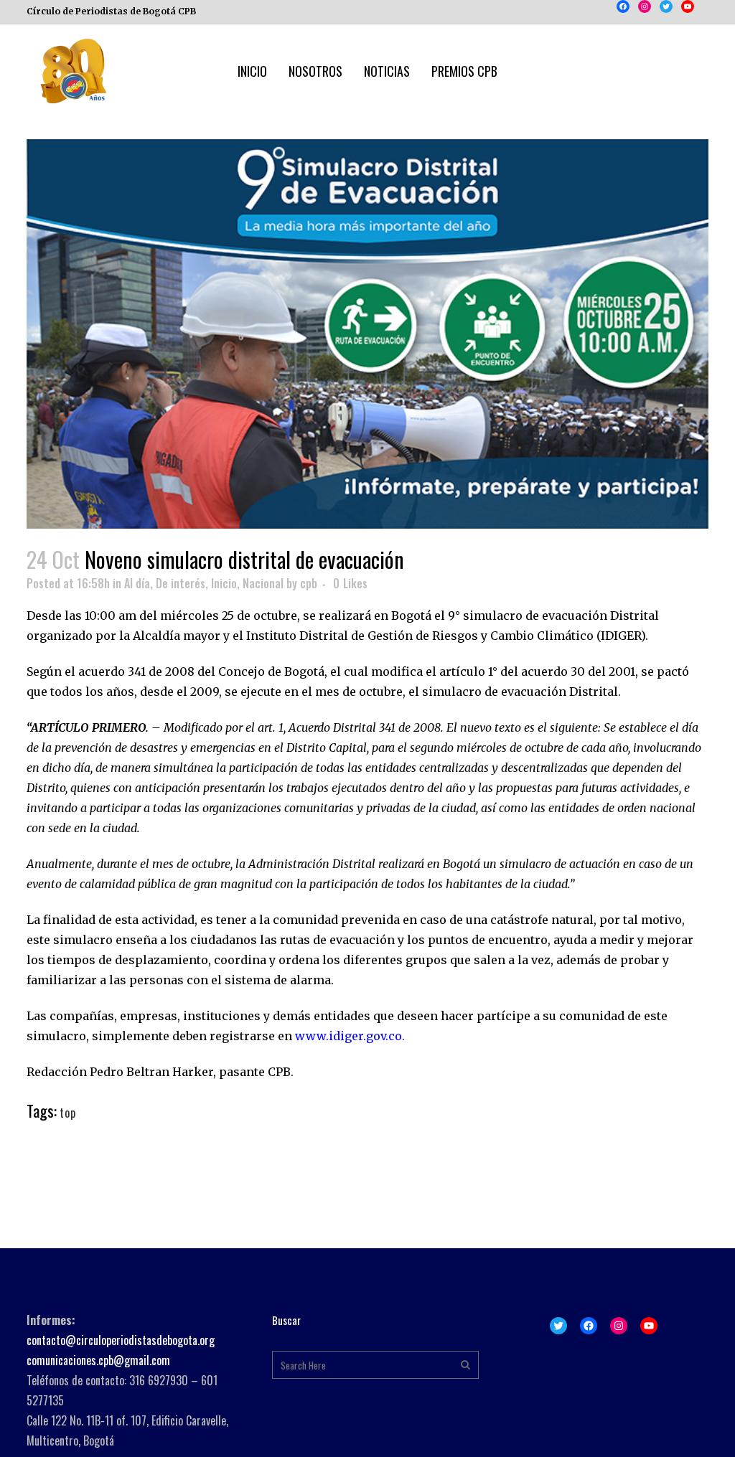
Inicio (224, 583)
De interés (180, 583)
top (68, 1112)
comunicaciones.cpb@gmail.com (98, 1360)
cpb (308, 583)
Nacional (263, 583)
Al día (137, 583)
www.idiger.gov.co (348, 1036)
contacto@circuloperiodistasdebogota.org (121, 1340)
